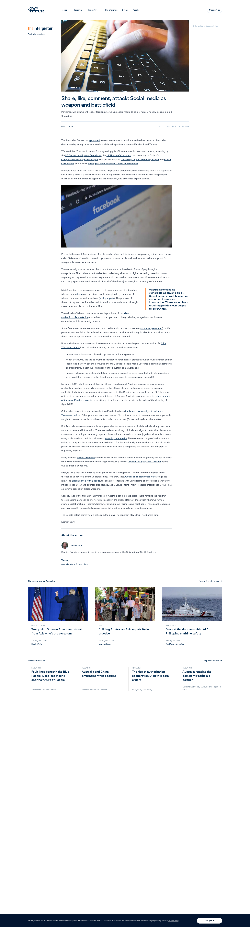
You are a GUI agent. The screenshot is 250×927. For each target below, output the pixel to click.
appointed (94, 140)
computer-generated (151, 328)
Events (125, 10)
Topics (64, 10)
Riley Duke (200, 686)
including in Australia (116, 438)
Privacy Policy (173, 920)
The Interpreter (111, 10)
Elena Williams (105, 644)
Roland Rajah (212, 686)
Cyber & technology (79, 564)
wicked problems (86, 457)
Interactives (93, 10)
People (136, 10)
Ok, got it (209, 920)
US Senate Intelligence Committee (83, 155)
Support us (214, 10)
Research (77, 10)
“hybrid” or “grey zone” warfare (144, 461)
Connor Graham (49, 689)
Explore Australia (211, 660)
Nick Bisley (147, 689)
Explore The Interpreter (208, 581)
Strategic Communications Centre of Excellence (113, 163)
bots (79, 294)
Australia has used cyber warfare (141, 476)
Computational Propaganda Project (79, 159)
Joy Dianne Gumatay (175, 644)
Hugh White (36, 644)
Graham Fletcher (99, 689)
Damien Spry (67, 126)
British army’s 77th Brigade (86, 480)
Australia (32, 34)
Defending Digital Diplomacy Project (140, 159)
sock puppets (107, 298)
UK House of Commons (118, 155)
